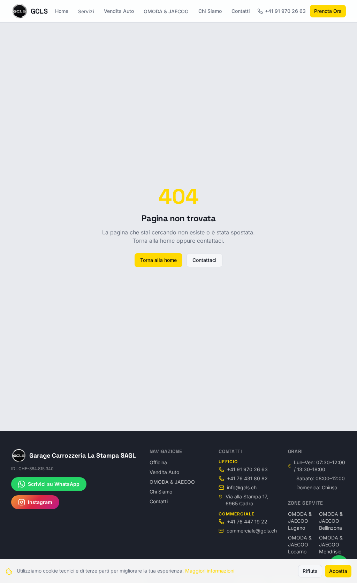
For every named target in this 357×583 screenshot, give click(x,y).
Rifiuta (310, 571)
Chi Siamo (210, 11)
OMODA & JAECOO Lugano (300, 521)
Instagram (40, 502)
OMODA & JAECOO (166, 11)
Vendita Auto (119, 11)
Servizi (86, 11)
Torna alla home (158, 260)
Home (61, 11)
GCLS (39, 11)
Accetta (338, 571)
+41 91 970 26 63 (285, 11)
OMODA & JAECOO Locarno (300, 544)
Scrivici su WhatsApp (53, 484)
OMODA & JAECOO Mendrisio (331, 544)
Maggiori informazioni (209, 571)
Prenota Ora (328, 11)
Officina (158, 462)
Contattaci (204, 260)
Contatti (240, 11)
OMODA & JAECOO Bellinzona (331, 521)
